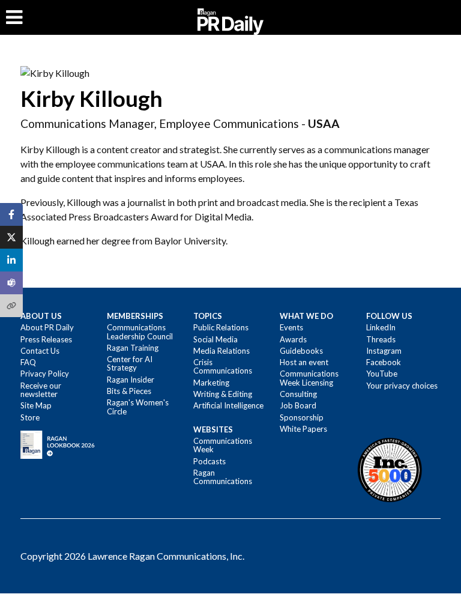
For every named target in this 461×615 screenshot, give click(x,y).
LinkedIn (381, 327)
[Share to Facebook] (11, 214)
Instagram (384, 351)
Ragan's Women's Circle (138, 407)
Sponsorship (302, 417)
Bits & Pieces (129, 391)
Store (30, 417)
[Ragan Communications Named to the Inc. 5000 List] (390, 469)
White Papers (303, 429)
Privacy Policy (44, 373)
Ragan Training (132, 348)
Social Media (215, 339)
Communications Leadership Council (140, 332)
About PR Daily (47, 327)
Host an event (304, 362)
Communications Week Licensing (309, 378)
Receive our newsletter (40, 390)
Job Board (298, 405)
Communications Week (222, 445)
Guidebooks (301, 351)
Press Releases (46, 339)
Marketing (211, 382)
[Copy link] (11, 305)
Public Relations (221, 327)
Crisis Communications (222, 366)
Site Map (36, 405)
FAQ (28, 362)
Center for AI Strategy (129, 363)
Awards (293, 339)
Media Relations (221, 351)
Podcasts (209, 461)
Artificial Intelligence (228, 405)
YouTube (381, 373)
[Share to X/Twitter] (11, 237)
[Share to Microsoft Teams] (11, 282)
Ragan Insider (130, 379)
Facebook (383, 362)
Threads (381, 339)
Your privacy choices (402, 385)
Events (291, 327)
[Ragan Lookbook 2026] (57, 444)
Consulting (298, 394)
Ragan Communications (222, 477)
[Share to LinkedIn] (11, 260)
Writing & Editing (222, 394)
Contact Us (39, 351)
